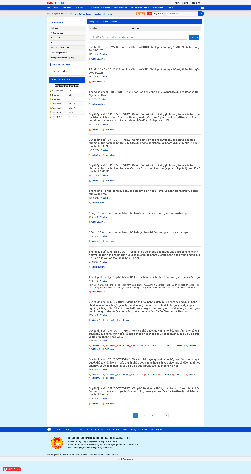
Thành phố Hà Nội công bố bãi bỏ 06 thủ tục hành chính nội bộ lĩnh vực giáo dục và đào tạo (144, 277)
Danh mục (54, 28)
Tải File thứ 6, (165, 346)
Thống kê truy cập (60, 80)
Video (56, 7)
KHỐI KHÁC (196, 3)
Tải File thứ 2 (110, 129)
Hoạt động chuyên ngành (60, 48)
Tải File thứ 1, (96, 129)
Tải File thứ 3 (124, 320)
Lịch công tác (81, 7)
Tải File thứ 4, (138, 346)
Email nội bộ (158, 7)
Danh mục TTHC (138, 28)
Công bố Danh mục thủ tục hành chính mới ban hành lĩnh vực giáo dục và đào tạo (138, 213)
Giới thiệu (67, 7)
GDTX (186, 3)
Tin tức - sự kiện (57, 33)
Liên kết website (61, 65)
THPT (177, 3)
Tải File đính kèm (98, 59)
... (161, 415)
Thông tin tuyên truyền (59, 53)
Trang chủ (93, 21)
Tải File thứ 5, (151, 346)
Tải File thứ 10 (110, 349)
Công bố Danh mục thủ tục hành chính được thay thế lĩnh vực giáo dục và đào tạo (138, 232)
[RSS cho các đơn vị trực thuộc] (140, 13)
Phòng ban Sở (56, 38)
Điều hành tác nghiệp (100, 7)
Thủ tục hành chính (139, 7)
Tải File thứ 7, (179, 346)
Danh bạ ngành (120, 7)
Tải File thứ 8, (193, 346)
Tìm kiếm (194, 37)
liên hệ (170, 7)
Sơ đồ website (127, 459)
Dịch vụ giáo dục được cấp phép (62, 58)
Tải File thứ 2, (110, 320)
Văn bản (54, 43)
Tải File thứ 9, (96, 349)
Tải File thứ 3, (124, 346)
